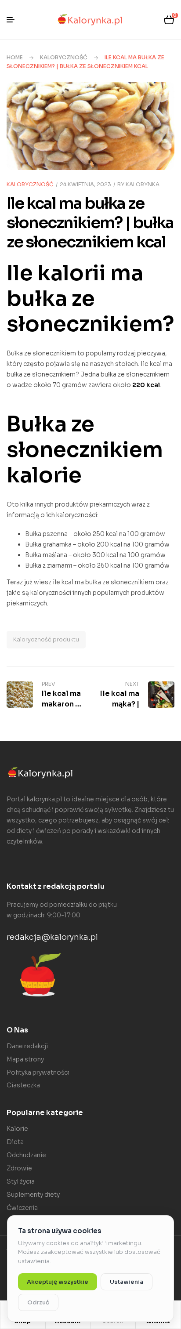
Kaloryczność (63, 57)
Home (15, 57)
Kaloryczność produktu (46, 639)
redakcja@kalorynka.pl (52, 937)
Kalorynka (142, 184)
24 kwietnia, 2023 (85, 184)
